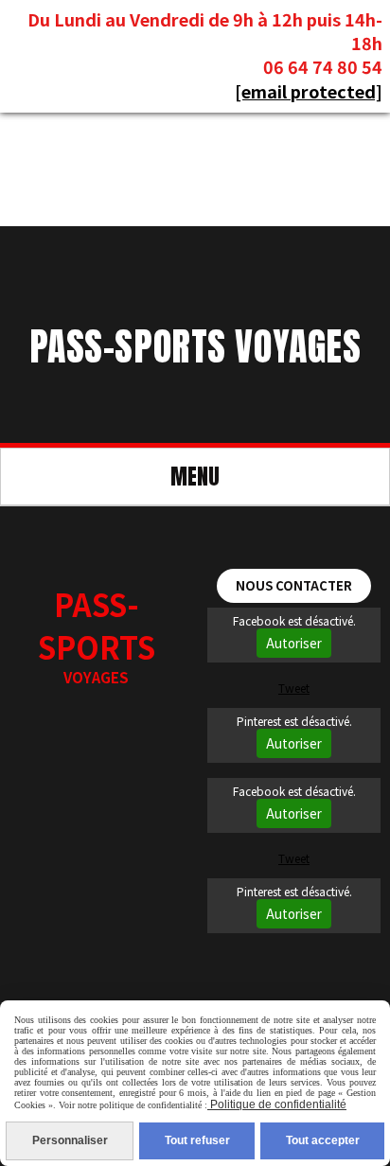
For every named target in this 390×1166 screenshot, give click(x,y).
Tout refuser (197, 1140)
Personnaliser (70, 1140)
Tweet (294, 688)
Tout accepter (323, 1140)
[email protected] (308, 91)
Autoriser (294, 643)
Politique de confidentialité (276, 1104)
